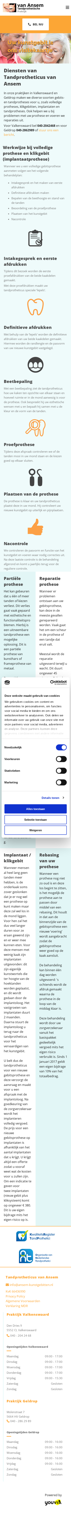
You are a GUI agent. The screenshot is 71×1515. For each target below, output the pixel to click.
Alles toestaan (35, 809)
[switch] (61, 759)
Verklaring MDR (17, 1306)
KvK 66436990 (15, 1291)
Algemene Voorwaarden (23, 1301)
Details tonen (50, 797)
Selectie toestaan (35, 819)
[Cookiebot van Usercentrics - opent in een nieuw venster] (50, 682)
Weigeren (35, 830)
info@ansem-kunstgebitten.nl (31, 1285)
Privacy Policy (15, 1296)
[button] (35, 24)
